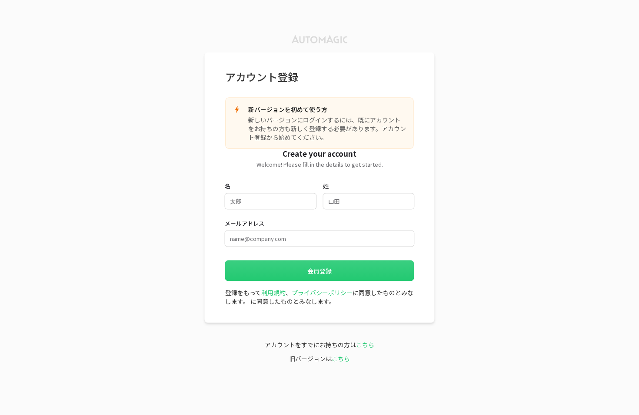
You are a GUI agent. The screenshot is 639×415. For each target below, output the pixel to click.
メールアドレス (244, 223)
